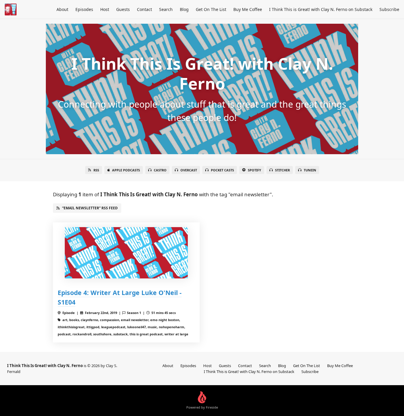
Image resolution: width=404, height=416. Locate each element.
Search (166, 9)
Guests (123, 9)
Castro (160, 170)
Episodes (84, 9)
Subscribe (389, 9)
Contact (144, 9)
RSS (96, 170)
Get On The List (211, 9)
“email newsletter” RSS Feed (90, 208)
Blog (184, 9)
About (62, 9)
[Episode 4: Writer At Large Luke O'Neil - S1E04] (126, 252)
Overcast (188, 170)
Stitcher (282, 170)
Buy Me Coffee (247, 9)
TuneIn (310, 170)
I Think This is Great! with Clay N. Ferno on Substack (320, 9)
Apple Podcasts (126, 170)
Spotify (254, 170)
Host (104, 9)
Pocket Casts (222, 170)
